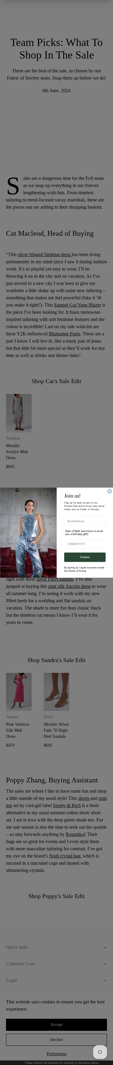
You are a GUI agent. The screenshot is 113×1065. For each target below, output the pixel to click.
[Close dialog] (109, 491)
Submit (84, 557)
